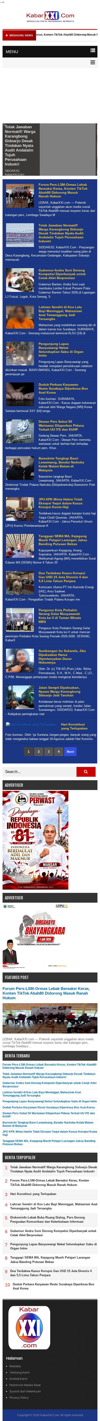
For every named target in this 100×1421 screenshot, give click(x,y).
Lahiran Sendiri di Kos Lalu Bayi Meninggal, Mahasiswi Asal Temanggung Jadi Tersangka (60, 313)
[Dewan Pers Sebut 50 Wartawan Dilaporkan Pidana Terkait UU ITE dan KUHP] (19, 443)
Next (70, 751)
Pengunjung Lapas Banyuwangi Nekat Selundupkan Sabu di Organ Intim (61, 349)
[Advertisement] (50, 96)
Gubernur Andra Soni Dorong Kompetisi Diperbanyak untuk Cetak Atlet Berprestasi (62, 274)
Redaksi (15, 1366)
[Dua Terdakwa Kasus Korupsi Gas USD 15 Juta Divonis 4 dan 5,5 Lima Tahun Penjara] (19, 595)
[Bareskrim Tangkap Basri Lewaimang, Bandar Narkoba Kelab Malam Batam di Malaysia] (19, 480)
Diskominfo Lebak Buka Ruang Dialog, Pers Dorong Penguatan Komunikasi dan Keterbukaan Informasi (47, 1219)
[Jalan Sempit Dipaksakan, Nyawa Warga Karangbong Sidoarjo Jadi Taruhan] (19, 709)
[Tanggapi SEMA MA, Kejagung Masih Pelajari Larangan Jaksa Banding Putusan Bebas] (19, 558)
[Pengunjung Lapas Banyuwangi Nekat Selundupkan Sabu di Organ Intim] (19, 365)
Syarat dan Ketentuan (25, 1391)
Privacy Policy (19, 1398)
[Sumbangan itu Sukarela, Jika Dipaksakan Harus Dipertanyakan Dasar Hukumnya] (19, 672)
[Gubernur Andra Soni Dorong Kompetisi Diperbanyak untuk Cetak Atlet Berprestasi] (19, 292)
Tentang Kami (20, 1372)
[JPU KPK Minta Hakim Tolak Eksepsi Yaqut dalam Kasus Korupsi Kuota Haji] (19, 521)
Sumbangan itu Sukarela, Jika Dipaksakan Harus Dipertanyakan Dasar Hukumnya (62, 656)
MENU (12, 51)
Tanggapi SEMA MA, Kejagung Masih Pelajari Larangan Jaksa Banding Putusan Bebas (63, 540)
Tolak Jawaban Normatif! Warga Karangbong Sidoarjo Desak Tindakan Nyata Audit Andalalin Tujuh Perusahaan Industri (20, 145)
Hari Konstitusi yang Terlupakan (74, 726)
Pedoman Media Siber (25, 1385)
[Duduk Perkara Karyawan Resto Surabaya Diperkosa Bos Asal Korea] (19, 406)
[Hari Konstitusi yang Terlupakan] (31, 727)
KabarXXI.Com (49, 1415)
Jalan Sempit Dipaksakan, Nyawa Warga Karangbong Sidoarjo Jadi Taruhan (59, 691)
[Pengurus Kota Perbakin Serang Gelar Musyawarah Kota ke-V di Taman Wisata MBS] (19, 632)
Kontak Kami (18, 1379)
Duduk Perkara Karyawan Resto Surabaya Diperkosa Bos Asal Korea (63, 388)
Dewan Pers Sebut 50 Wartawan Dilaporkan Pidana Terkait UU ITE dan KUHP (61, 425)
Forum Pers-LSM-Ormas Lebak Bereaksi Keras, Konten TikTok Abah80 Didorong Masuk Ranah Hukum (63, 190)
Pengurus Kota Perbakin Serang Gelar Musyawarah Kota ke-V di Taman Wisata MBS (60, 616)
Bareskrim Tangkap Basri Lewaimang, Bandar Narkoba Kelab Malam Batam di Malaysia (61, 464)
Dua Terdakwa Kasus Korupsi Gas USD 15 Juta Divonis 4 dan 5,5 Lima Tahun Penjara (63, 577)
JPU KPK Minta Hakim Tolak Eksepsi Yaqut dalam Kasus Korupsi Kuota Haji (61, 503)
